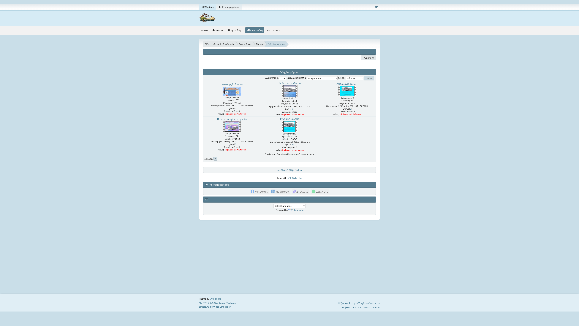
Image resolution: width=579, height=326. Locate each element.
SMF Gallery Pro (295, 178)
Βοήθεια (346, 307)
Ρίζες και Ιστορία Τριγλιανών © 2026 (359, 303)
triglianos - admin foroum (235, 114)
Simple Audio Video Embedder (215, 306)
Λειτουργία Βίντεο (232, 84)
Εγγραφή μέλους (289, 118)
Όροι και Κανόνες (361, 307)
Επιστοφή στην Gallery (289, 169)
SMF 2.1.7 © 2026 (208, 303)
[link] (259, 191)
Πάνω (375, 307)
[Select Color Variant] (376, 7)
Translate (299, 209)
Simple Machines (227, 303)
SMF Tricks (215, 298)
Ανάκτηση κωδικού (290, 83)
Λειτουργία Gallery (347, 83)
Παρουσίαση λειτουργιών (232, 119)
